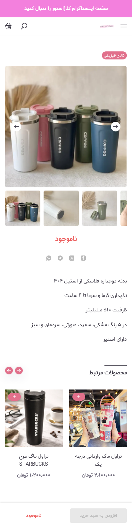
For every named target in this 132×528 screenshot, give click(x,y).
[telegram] (60, 258)
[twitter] (71, 258)
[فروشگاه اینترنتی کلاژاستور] (107, 26)
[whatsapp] (48, 258)
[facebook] (83, 258)
